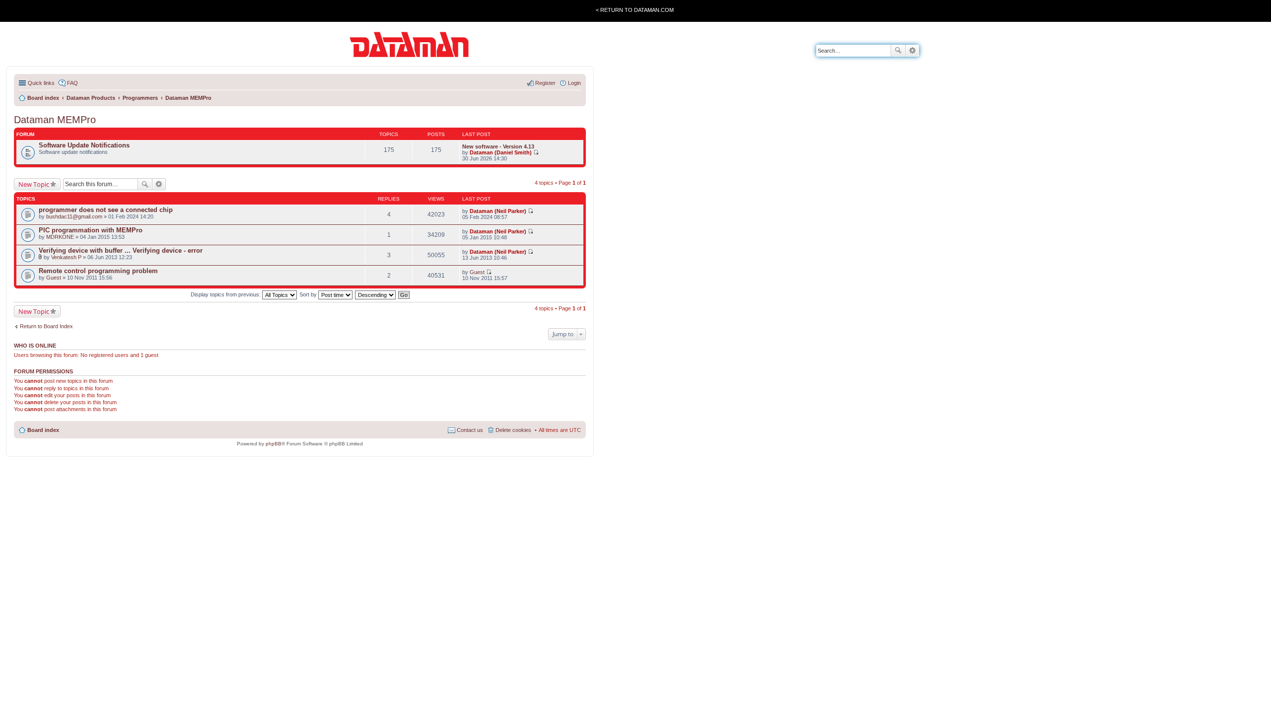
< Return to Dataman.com (635, 10)
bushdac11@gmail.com (74, 216)
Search (898, 51)
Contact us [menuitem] (470, 430)
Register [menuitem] (545, 83)
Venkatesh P (66, 257)
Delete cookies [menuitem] (513, 430)
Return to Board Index (46, 326)
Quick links (41, 83)
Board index (43, 430)
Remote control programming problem (98, 271)
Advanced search (912, 51)
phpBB (274, 443)
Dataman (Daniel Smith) (501, 152)
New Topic (33, 184)
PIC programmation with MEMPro (90, 230)
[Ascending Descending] (376, 294)
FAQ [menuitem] (72, 83)
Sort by (308, 294)
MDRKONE (60, 237)
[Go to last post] (530, 211)
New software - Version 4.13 (498, 146)
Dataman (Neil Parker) (498, 211)
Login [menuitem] (574, 83)
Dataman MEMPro (55, 119)
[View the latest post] (536, 152)
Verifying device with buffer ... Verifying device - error (121, 250)
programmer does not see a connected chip (106, 210)
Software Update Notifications (84, 145)
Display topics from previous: (226, 294)
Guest (53, 278)
